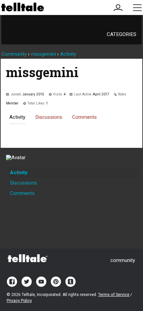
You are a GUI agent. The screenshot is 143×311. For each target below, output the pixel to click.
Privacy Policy (19, 300)
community (122, 260)
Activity (17, 117)
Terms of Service (113, 294)
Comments (84, 117)
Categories (121, 34)
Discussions (48, 117)
